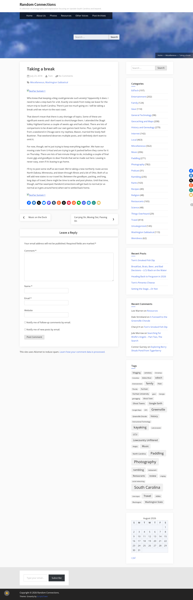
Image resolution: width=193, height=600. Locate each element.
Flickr (160, 383)
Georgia (162, 394)
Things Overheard (140, 213)
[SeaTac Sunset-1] (36, 90)
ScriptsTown (42, 596)
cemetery (148, 373)
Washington (136, 502)
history (154, 416)
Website (28, 310)
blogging (136, 372)
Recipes (135, 188)
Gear (133, 108)
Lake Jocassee (156, 428)
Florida (134, 389)
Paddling (135, 158)
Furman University (141, 394)
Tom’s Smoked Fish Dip (143, 260)
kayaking (140, 427)
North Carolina (139, 453)
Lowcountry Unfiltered (145, 440)
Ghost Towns (139, 403)
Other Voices (81, 15)
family (149, 383)
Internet (135, 133)
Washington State (154, 502)
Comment (30, 250)
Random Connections (38, 4)
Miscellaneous (37, 82)
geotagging (136, 399)
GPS (145, 410)
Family (134, 102)
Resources (66, 15)
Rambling (136, 176)
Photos (53, 15)
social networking (138, 481)
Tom (50, 75)
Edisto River (146, 378)
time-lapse (136, 496)
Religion (135, 195)
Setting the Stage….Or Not (144, 288)
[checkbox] (6, 593)
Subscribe (57, 577)
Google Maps (136, 410)
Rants (134, 182)
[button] (29, 203)
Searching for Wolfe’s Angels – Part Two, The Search (146, 337)
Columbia (135, 378)
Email (28, 298)
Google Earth (155, 403)
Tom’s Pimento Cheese (143, 282)
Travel (134, 219)
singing (163, 476)
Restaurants (137, 201)
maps (135, 446)
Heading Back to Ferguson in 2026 (148, 276)
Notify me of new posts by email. (43, 329)
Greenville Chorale (140, 416)
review (152, 475)
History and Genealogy (143, 127)
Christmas (158, 373)
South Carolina (147, 487)
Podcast (135, 170)
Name (28, 286)
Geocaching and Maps (142, 121)
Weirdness (136, 238)
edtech (158, 377)
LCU (135, 434)
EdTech (135, 90)
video (158, 496)
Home (29, 15)
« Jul (133, 557)
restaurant (152, 470)
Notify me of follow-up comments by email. (49, 322)
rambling (138, 470)
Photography (137, 164)
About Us (41, 15)
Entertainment (138, 96)
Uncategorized (138, 225)
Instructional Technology (141, 422)
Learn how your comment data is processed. (82, 351)
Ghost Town (148, 398)
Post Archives (99, 15)
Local (134, 139)
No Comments (66, 76)
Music (134, 152)
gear (154, 394)
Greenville (158, 409)
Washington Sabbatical (56, 82)
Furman (144, 389)
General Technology (141, 115)
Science (135, 207)
